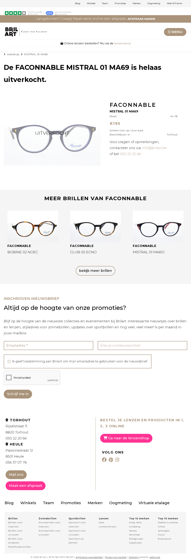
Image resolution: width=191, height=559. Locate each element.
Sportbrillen (77, 518)
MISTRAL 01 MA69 (36, 54)
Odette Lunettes (168, 522)
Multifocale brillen (19, 546)
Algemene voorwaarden (89, 557)
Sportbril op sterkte (76, 540)
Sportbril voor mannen (77, 524)
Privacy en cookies (115, 557)
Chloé (161, 526)
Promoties (120, 3)
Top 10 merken (139, 518)
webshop (13, 54)
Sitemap (133, 557)
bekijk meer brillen (95, 271)
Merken (137, 3)
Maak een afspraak (25, 486)
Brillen (13, 518)
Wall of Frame (174, 3)
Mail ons (16, 475)
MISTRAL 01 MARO (149, 252)
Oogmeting (153, 3)
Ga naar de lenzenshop (128, 438)
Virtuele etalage (154, 503)
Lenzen (104, 518)
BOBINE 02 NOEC (22, 252)
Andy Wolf (135, 522)
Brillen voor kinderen (15, 540)
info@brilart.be (154, 148)
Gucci (161, 534)
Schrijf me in (18, 394)
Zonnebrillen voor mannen (50, 524)
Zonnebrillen (48, 518)
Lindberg (134, 526)
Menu (177, 32)
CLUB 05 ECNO (83, 252)
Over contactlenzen (108, 524)
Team (105, 3)
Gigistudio (135, 542)
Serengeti (164, 530)
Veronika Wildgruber (136, 536)
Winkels (91, 3)
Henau (133, 530)
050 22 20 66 (130, 154)
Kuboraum (164, 538)
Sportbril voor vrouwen (77, 532)
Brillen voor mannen (15, 524)
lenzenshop (122, 43)
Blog (77, 3)
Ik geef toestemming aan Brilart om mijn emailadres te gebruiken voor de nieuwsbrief (79, 361)
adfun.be (155, 557)
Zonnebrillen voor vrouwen (50, 532)
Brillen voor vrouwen (15, 532)
